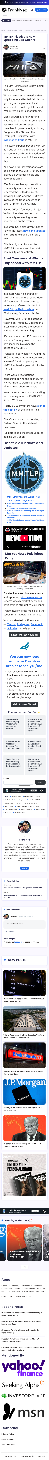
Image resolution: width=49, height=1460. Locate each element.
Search (6, 779)
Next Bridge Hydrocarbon (18, 309)
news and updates (34, 230)
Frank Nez (15, 46)
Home (3, 30)
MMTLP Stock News (11, 809)
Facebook (37, 624)
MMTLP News (9, 806)
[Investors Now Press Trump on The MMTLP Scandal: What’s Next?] (24, 1128)
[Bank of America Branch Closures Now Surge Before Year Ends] (24, 1055)
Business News (12, 30)
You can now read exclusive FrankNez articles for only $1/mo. (24, 661)
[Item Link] (24, 1242)
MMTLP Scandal (22, 806)
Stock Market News (21, 813)
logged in (18, 942)
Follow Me (24, 868)
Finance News (28, 796)
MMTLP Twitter (40, 809)
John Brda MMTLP (34, 800)
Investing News (20, 800)
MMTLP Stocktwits (26, 809)
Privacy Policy (7, 1434)
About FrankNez (8, 1444)
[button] (32, 10)
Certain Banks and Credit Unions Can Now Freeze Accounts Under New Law (23, 1254)
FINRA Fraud (9, 800)
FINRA (38, 796)
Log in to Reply (10, 931)
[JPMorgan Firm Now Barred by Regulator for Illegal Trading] (24, 1092)
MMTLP (18, 803)
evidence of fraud (13, 139)
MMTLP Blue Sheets (30, 803)
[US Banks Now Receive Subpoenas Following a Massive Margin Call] (24, 983)
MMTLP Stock (34, 806)
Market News (9, 803)
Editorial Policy (7, 1439)
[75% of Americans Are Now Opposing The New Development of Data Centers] (24, 1019)
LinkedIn (12, 628)
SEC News (8, 813)
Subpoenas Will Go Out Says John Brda (21, 508)
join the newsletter (31, 597)
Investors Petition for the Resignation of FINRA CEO (22, 888)
